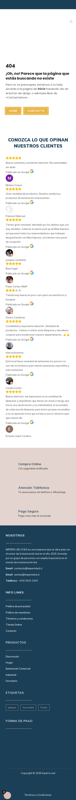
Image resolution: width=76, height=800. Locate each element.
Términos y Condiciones (38, 794)
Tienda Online (14, 624)
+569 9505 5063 (28, 580)
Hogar (9, 662)
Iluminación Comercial (18, 668)
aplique (12, 707)
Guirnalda (28, 707)
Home (13, 111)
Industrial (11, 674)
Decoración (12, 656)
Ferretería (11, 680)
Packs (43, 707)
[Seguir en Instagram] (8, 5)
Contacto (36, 111)
